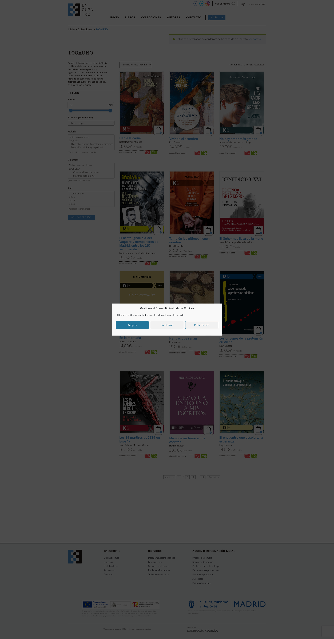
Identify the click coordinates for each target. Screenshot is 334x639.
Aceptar (132, 325)
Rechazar (167, 325)
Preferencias (201, 325)
